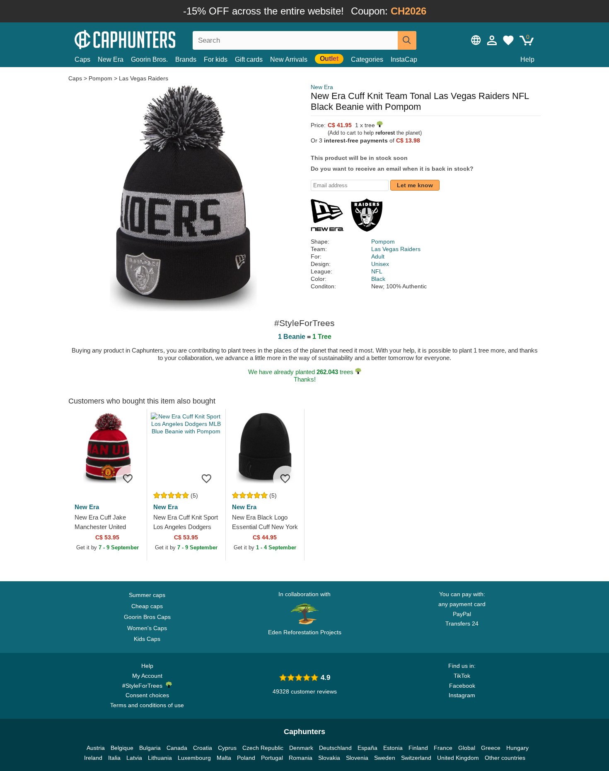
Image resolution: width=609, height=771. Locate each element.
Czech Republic (262, 747)
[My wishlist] (508, 40)
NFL (376, 271)
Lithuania (160, 757)
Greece (490, 747)
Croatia (202, 747)
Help (527, 59)
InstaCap (404, 59)
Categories (367, 59)
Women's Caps (147, 628)
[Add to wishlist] (128, 478)
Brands (185, 59)
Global (466, 747)
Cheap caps (147, 606)
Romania (300, 757)
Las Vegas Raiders (143, 78)
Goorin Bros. (149, 59)
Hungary (517, 747)
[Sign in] (492, 40)
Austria (96, 747)
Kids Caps (147, 639)
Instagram (462, 695)
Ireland (93, 757)
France (443, 747)
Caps (82, 59)
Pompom (100, 78)
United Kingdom (458, 757)
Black (378, 279)
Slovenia (357, 757)
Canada (177, 747)
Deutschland (335, 747)
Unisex (380, 264)
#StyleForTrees (144, 685)
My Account (147, 675)
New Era (110, 59)
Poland (246, 757)
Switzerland (416, 757)
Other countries (505, 757)
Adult (377, 256)
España (367, 747)
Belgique (122, 747)
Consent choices (147, 695)
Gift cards (249, 59)
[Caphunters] (147, 39)
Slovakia (329, 757)
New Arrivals (288, 59)
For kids (215, 59)
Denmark (301, 747)
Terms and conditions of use (147, 705)
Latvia (134, 757)
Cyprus (227, 747)
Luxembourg (194, 757)
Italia (114, 757)
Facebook (462, 685)
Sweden (384, 757)
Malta (224, 757)
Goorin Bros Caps (147, 617)
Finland (418, 747)
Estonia (393, 747)
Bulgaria (150, 747)
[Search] (407, 40)
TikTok (462, 675)
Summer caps (147, 595)
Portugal (272, 757)
